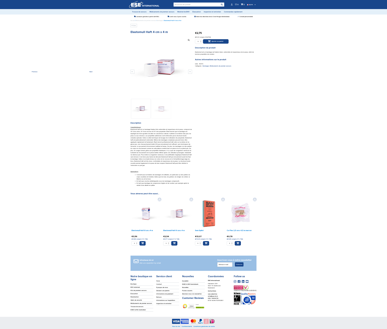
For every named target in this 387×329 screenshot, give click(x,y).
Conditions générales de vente (204, 326)
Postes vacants (187, 291)
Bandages (160, 20)
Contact (159, 284)
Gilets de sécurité (136, 300)
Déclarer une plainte (162, 291)
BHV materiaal (135, 287)
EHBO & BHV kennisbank (190, 284)
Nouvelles (185, 287)
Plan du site (176, 326)
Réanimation (135, 297)
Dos (134, 25)
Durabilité (185, 281)
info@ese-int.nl (213, 296)
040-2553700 (212, 294)
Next (190, 72)
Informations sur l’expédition (165, 300)
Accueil (133, 20)
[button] (189, 40)
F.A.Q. (158, 281)
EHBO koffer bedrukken (138, 310)
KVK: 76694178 (213, 298)
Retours (159, 297)
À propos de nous (162, 287)
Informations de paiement (164, 294)
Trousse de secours (137, 306)
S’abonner (239, 264)
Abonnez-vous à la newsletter (192, 294)
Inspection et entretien (163, 303)
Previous (132, 72)
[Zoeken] (221, 5)
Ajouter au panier (218, 41)
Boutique (133, 284)
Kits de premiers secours (139, 290)
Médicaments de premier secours (146, 20)
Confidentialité (187, 326)
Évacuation (134, 294)
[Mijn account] (232, 4)
